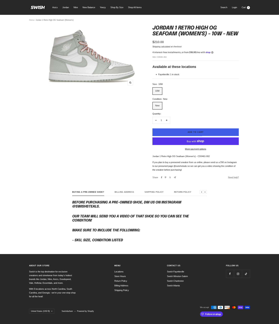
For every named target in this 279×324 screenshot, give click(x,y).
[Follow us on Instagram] (238, 274)
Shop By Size (116, 7)
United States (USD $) (40, 311)
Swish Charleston (175, 281)
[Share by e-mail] (175, 177)
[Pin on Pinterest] (165, 177)
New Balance (89, 7)
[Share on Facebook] (161, 177)
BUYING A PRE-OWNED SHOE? (88, 192)
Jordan (65, 7)
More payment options (195, 149)
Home (31, 20)
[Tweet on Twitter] (170, 177)
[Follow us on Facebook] (230, 274)
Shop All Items (135, 7)
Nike (76, 7)
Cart (245, 7)
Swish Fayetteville (175, 271)
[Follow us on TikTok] (246, 274)
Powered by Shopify (85, 311)
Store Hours (120, 276)
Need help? (233, 177)
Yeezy (103, 7)
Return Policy (182, 192)
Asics (55, 7)
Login (234, 7)
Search (223, 7)
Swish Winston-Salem (177, 276)
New (157, 105)
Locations (119, 271)
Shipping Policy (154, 192)
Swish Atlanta (173, 285)
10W (157, 91)
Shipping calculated (161, 46)
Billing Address (124, 192)
